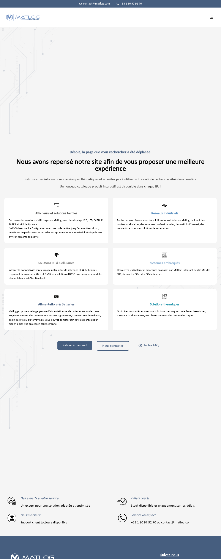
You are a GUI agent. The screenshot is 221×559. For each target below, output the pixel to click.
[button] (211, 17)
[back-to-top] (215, 552)
